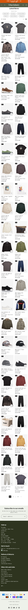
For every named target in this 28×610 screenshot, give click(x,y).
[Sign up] (24, 516)
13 (18, 496)
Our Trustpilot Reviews (6, 576)
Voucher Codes (4, 579)
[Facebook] (9, 608)
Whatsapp (6, 550)
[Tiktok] (16, 608)
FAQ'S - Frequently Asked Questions (9, 581)
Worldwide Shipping (5, 560)
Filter (4, 19)
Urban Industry (15, 601)
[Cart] (26, 5)
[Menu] (1, 5)
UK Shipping (4, 556)
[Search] (4, 5)
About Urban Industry (6, 569)
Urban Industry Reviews (6, 574)
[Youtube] (14, 608)
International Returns (6, 563)
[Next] (21, 496)
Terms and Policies (14, 604)
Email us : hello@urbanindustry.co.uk (10, 548)
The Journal (4, 571)
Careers (3, 578)
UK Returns (3, 562)
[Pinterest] (19, 608)
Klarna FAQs (4, 583)
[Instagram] (11, 608)
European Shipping (5, 558)
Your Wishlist (4, 573)
